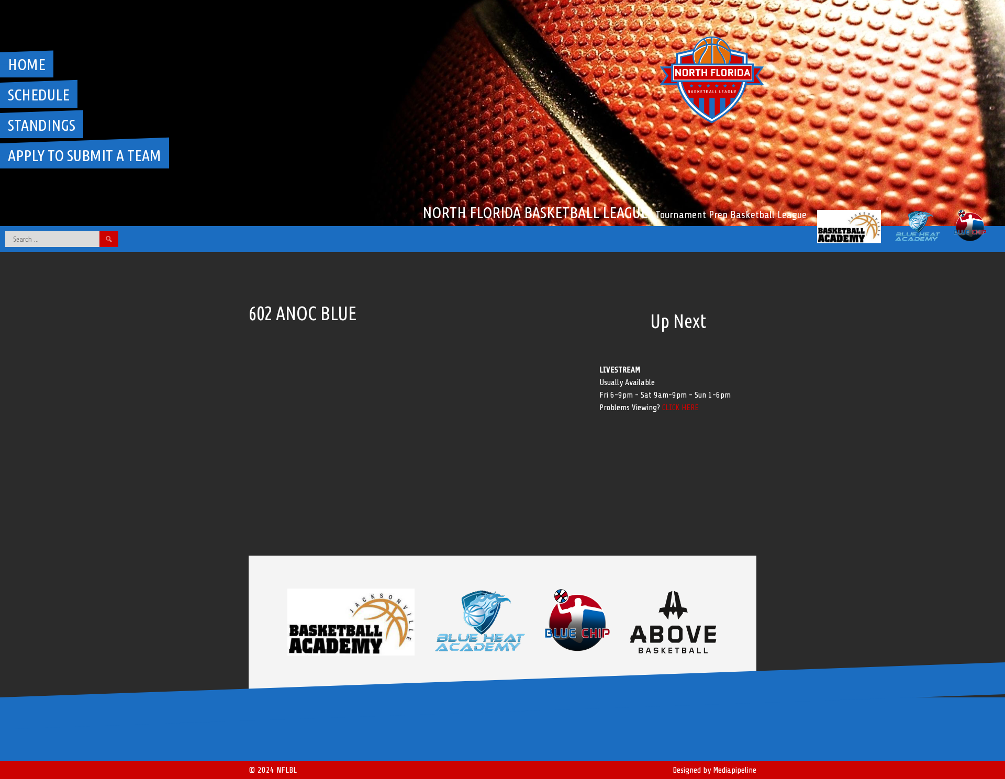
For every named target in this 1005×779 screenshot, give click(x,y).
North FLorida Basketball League (535, 212)
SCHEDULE (39, 95)
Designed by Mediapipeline (714, 770)
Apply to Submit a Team (84, 155)
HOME (27, 64)
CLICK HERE (680, 407)
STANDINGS (41, 125)
